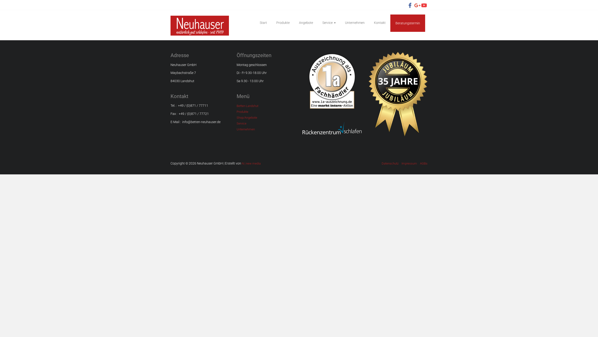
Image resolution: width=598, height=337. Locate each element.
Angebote (306, 23)
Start (263, 23)
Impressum (409, 163)
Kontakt (380, 23)
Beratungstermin (407, 23)
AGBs (423, 163)
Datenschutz (390, 163)
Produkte (283, 23)
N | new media (251, 163)
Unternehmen (355, 23)
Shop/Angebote (247, 117)
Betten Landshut (247, 106)
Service (327, 23)
